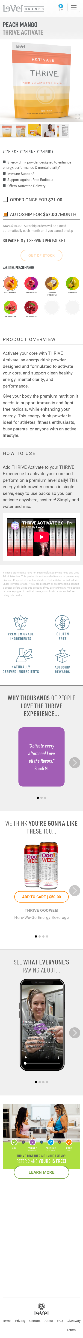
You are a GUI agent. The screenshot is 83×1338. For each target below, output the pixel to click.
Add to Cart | (41, 896)
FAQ (60, 1321)
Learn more (41, 1172)
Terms (6, 1321)
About (48, 1321)
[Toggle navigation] (73, 7)
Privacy (20, 1321)
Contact (35, 1321)
